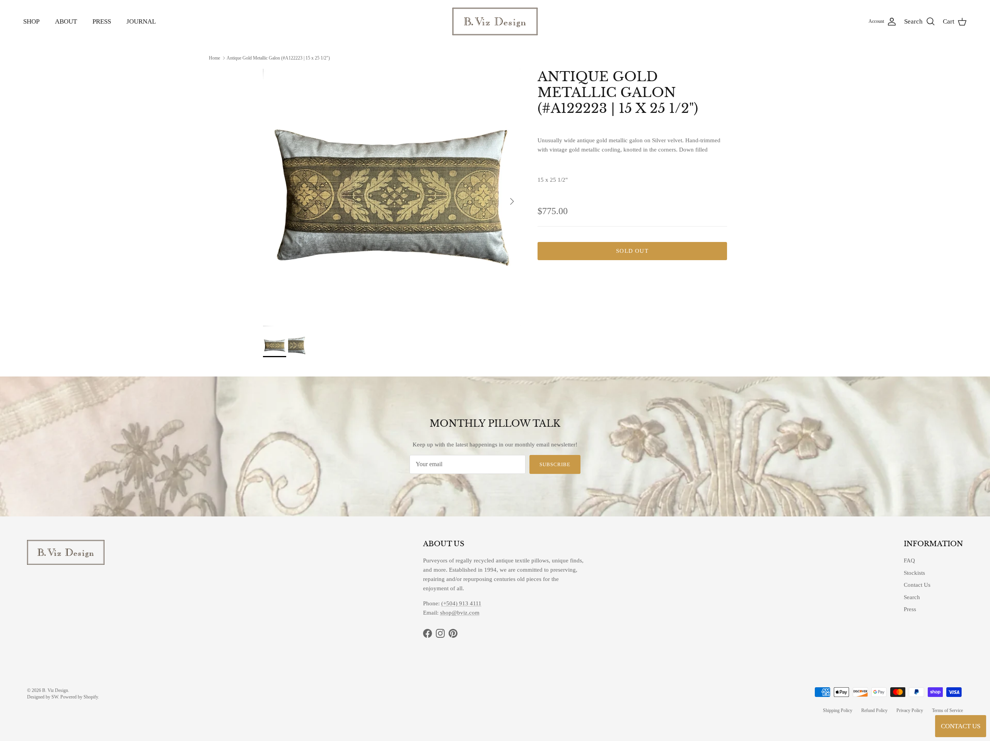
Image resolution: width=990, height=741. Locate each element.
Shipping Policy (837, 710)
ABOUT (66, 21)
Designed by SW (42, 697)
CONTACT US (960, 726)
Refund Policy (874, 710)
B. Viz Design (55, 690)
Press (910, 609)
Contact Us (917, 585)
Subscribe (554, 464)
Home (214, 57)
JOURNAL (141, 21)
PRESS (101, 21)
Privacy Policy (909, 710)
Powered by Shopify (79, 697)
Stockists (914, 573)
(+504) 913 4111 (461, 603)
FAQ (909, 560)
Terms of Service (947, 710)
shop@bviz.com (460, 613)
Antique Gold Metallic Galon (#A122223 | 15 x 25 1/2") (278, 57)
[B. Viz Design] (495, 21)
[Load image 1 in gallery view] (392, 197)
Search (912, 597)
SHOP (31, 21)
